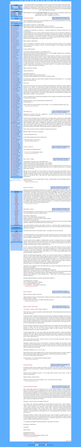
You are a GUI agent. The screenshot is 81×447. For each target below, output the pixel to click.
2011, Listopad (13, 97)
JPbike (16, 206)
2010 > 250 (42, 0)
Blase (16, 195)
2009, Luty (12, 141)
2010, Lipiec (12, 118)
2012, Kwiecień (13, 90)
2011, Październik (13, 98)
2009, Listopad (13, 129)
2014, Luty (12, 60)
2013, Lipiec (12, 69)
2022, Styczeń (13, 27)
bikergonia (25, 282)
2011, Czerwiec (13, 103)
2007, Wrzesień (13, 164)
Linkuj (26, 141)
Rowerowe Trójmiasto (16, 240)
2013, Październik (13, 65)
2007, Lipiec (12, 167)
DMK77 (16, 202)
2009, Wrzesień (13, 132)
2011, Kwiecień (13, 106)
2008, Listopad (13, 145)
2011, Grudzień (13, 95)
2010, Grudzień (13, 111)
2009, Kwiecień (13, 139)
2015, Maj (12, 48)
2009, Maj (12, 137)
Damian (30, 311)
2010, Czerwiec (13, 120)
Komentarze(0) (35, 153)
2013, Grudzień (13, 63)
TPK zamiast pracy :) (27, 111)
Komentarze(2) (35, 301)
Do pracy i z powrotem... (28, 146)
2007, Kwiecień (13, 171)
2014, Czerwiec (13, 55)
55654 (36, 444)
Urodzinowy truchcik (27, 364)
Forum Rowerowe (16, 233)
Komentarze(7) (35, 286)
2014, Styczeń (13, 61)
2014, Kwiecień (13, 57)
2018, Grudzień (13, 36)
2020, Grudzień (13, 33)
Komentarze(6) (35, 141)
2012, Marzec (13, 91)
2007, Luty (12, 174)
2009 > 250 (37, 0)
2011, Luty (12, 109)
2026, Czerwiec (13, 26)
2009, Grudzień (13, 128)
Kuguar (16, 212)
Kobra (16, 209)
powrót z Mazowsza (27, 291)
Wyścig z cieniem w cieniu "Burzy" (30, 306)
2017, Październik (13, 44)
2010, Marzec (13, 124)
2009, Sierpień (13, 133)
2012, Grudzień (13, 79)
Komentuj (29, 141)
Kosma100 (16, 210)
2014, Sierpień (13, 52)
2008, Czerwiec (13, 152)
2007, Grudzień (13, 160)
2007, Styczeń (13, 175)
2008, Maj (12, 153)
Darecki (16, 198)
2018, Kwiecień (13, 40)
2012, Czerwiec (13, 87)
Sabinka (36, 349)
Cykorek (16, 197)
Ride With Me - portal (16, 236)
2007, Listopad (13, 162)
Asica (16, 194)
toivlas (24, 284)
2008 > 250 (32, 0)
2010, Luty (12, 125)
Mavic (16, 216)
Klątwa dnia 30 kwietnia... (28, 18)
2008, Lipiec (12, 151)
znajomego (35, 179)
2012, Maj (12, 88)
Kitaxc (16, 208)
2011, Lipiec (12, 102)
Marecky (16, 214)
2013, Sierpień (13, 68)
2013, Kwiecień (13, 74)
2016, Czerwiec (13, 45)
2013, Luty (12, 76)
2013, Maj (12, 72)
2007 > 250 (26, 0)
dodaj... (16, 225)
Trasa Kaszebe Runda (27, 152)
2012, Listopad (13, 80)
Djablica (16, 199)
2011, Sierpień (13, 101)
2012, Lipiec (12, 86)
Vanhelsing (16, 224)
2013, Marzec (13, 75)
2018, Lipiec (12, 37)
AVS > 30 (21, 0)
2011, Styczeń (13, 110)
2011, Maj (12, 105)
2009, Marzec (13, 140)
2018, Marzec (13, 41)
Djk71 (16, 201)
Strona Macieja (16, 237)
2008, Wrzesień (13, 148)
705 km (19, 15)
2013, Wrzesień (13, 67)
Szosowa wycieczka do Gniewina (30, 386)
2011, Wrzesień (13, 99)
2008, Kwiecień (13, 155)
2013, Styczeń (13, 78)
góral (53, 0)
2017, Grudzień (13, 42)
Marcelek (16, 213)
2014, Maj (12, 56)
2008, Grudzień (13, 144)
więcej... (16, 9)
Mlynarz (16, 218)
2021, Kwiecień (13, 29)
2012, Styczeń (13, 94)
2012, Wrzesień (13, 83)
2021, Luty (12, 30)
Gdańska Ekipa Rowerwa (16, 235)
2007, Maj (12, 170)
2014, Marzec (13, 59)
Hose (16, 205)
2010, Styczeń (13, 126)
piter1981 (25, 283)
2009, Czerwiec (13, 136)
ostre (57, 0)
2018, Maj (12, 38)
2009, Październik (13, 130)
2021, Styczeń (13, 32)
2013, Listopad (13, 64)
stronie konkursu (56, 15)
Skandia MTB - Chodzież (28, 209)
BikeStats (16, 232)
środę (51, 250)
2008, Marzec (13, 156)
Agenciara (16, 193)
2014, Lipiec (12, 53)
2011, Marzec (13, 107)
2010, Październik (13, 114)
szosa (60, 0)
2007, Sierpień (13, 166)
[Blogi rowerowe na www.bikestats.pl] (40, 442)
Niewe (16, 217)
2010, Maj (12, 121)
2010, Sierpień (13, 117)
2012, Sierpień (13, 84)
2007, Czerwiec (13, 168)
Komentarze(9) (35, 359)
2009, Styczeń (13, 143)
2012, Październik (13, 82)
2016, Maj (12, 46)
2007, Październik (13, 163)
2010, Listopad (13, 113)
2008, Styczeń (13, 159)
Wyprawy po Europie (16, 239)
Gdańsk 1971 (48, 0)
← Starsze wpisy (68, 440)
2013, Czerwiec (13, 71)
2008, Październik (13, 147)
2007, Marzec (13, 172)
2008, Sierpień (13, 149)
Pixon (16, 220)
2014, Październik (13, 49)
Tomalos (16, 221)
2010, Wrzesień (13, 116)
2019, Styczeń (13, 34)
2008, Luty (12, 158)
